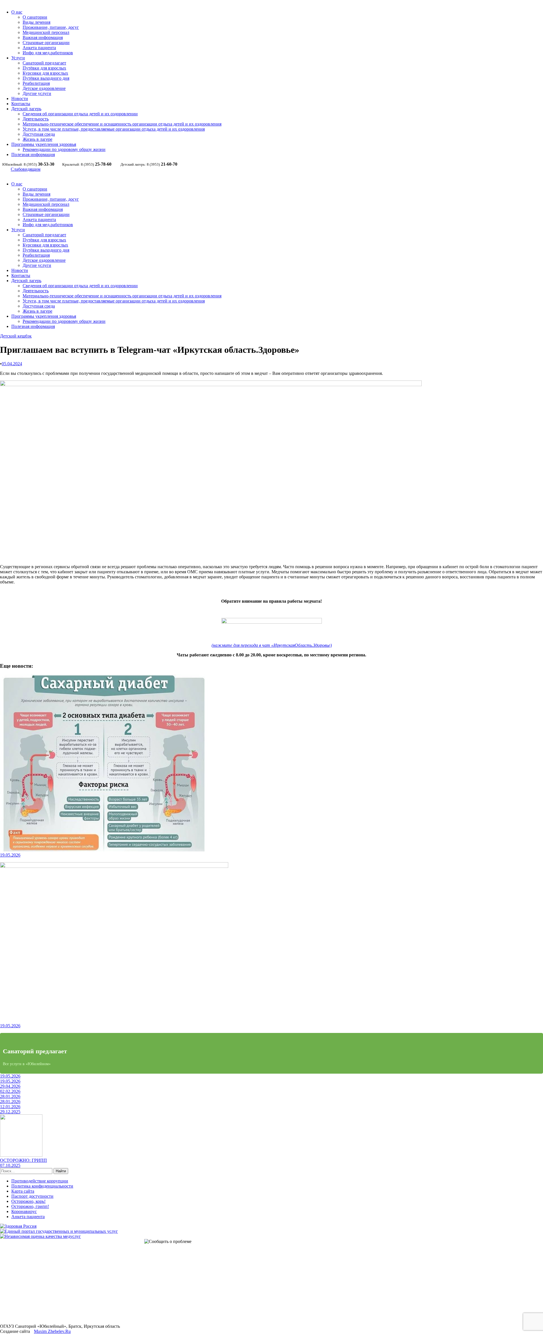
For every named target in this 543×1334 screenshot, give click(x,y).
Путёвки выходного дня (46, 78)
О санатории (35, 17)
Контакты (20, 103)
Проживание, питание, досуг (51, 27)
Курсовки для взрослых (45, 73)
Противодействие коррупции (39, 1181)
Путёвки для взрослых (44, 68)
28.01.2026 (10, 1096)
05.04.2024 (12, 363)
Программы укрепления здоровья (43, 144)
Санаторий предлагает (44, 62)
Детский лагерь (26, 108)
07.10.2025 (10, 1165)
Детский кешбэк (16, 336)
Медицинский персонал (46, 32)
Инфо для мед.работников (48, 52)
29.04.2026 (10, 1086)
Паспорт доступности (32, 1196)
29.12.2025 (10, 1111)
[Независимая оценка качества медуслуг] (40, 1236)
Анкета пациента (39, 47)
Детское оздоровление (44, 88)
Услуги (18, 57)
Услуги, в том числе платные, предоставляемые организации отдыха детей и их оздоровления (114, 129)
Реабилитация (36, 83)
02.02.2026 (10, 1091)
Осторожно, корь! (28, 1201)
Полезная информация (33, 154)
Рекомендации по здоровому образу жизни (64, 149)
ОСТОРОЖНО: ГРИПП (23, 1160)
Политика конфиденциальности (42, 1186)
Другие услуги (37, 93)
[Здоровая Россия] (18, 1226)
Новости (19, 98)
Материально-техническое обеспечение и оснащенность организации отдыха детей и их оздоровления (122, 124)
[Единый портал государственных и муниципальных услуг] (59, 1231)
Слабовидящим (25, 169)
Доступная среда (39, 134)
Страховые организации (46, 42)
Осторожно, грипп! (30, 1206)
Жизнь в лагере (37, 139)
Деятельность (36, 118)
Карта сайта (22, 1191)
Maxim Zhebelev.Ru (52, 1331)
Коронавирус (24, 1211)
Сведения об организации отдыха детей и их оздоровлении (80, 113)
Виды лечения (36, 22)
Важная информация (43, 37)
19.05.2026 (10, 855)
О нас (16, 12)
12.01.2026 (10, 1106)
